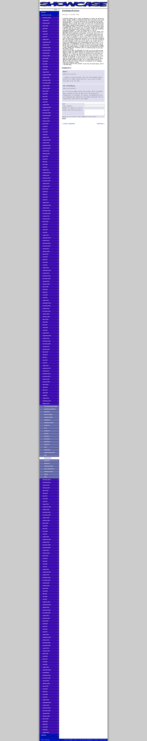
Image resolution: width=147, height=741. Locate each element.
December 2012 (44, 214)
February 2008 (44, 56)
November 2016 (44, 342)
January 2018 (44, 380)
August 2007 (44, 40)
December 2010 (44, 149)
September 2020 (45, 540)
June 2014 (43, 263)
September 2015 (45, 303)
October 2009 (44, 111)
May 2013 (43, 227)
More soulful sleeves (49, 468)
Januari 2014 (44, 249)
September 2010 (45, 140)
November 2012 (44, 211)
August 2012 (44, 203)
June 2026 (43, 727)
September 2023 (45, 638)
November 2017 (44, 374)
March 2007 (43, 26)
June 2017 (43, 361)
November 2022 (44, 611)
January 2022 (44, 583)
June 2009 (43, 100)
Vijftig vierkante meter (49, 452)
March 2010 (43, 124)
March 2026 (43, 719)
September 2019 (45, 507)
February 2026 (44, 717)
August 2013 (44, 236)
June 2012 (43, 198)
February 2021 (44, 553)
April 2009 (43, 94)
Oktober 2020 (44, 543)
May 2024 (43, 659)
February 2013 (44, 219)
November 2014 (44, 276)
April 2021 (43, 559)
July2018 (43, 396)
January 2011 (44, 151)
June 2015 (43, 295)
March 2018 (43, 385)
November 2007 (44, 48)
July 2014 (43, 265)
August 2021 (44, 570)
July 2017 (43, 363)
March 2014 (43, 255)
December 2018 (44, 483)
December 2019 (44, 515)
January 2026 (44, 714)
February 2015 (44, 284)
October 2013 (44, 241)
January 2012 (44, 184)
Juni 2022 (43, 597)
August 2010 (44, 138)
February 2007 (44, 24)
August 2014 (44, 268)
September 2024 (45, 670)
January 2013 (44, 217)
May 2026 (43, 725)
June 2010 (43, 132)
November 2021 (44, 578)
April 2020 (43, 526)
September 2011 (45, 173)
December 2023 (44, 646)
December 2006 (44, 18)
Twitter (96, 739)
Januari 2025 (44, 681)
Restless (46, 433)
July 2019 (43, 502)
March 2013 (43, 222)
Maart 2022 (43, 589)
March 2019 (43, 491)
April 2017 (43, 355)
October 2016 (44, 339)
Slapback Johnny (48, 417)
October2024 (44, 673)
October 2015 (44, 309)
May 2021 (43, 562)
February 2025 (44, 684)
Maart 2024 (43, 654)
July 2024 (43, 665)
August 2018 (44, 399)
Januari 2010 (44, 119)
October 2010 (44, 143)
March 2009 (43, 92)
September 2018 (45, 401)
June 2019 (43, 499)
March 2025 (43, 687)
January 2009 (44, 86)
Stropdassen (47, 420)
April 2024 (43, 657)
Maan (45, 477)
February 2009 (44, 89)
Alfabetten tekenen (48, 422)
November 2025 (44, 708)
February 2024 (44, 651)
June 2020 (43, 532)
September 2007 (45, 43)
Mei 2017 (43, 358)
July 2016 (43, 331)
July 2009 (43, 102)
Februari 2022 (44, 586)
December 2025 (44, 711)
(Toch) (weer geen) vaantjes (51, 406)
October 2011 (44, 176)
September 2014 (45, 271)
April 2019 (43, 494)
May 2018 (43, 390)
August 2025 (44, 700)
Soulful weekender (48, 466)
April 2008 (43, 62)
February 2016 (44, 317)
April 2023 (43, 624)
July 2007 (43, 37)
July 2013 (43, 233)
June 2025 (43, 695)
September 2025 (45, 703)
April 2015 (43, 290)
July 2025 (43, 698)
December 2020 (44, 548)
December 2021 (44, 581)
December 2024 (44, 678)
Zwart (45, 447)
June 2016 (43, 328)
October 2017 (44, 371)
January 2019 (44, 486)
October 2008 (44, 78)
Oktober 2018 (44, 404)
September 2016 (45, 336)
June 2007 (43, 34)
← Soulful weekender (68, 123)
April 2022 (43, 592)
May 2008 (43, 64)
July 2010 (43, 135)
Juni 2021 (43, 564)
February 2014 (44, 252)
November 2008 (44, 81)
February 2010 (44, 121)
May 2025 (43, 692)
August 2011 (44, 170)
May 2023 (43, 627)
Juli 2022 (43, 600)
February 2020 (44, 521)
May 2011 (43, 162)
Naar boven (103, 739)
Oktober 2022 (44, 608)
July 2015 (43, 298)
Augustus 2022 (44, 602)
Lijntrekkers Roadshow (49, 409)
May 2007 (43, 32)
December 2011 (44, 181)
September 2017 (45, 369)
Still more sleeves (48, 471)
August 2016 (44, 333)
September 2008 (45, 75)
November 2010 (44, 146)
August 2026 (44, 733)
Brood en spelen (48, 414)
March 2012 (43, 189)
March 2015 (43, 287)
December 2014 (44, 279)
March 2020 (43, 524)
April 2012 (43, 192)
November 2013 (44, 244)
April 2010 (43, 127)
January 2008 (44, 53)
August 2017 (44, 366)
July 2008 (43, 70)
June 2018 (43, 393)
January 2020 (44, 518)
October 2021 (44, 575)
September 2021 (45, 573)
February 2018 (44, 382)
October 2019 (44, 510)
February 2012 (44, 187)
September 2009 (45, 108)
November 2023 (44, 643)
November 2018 (44, 480)
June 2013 (43, 230)
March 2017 (43, 352)
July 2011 (43, 168)
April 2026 (43, 722)
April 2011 (43, 159)
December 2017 (44, 377)
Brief (45, 455)
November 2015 (44, 306)
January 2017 (44, 347)
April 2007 (43, 29)
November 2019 (44, 513)
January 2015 (44, 282)
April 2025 (43, 689)
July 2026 (43, 730)
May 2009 (43, 97)
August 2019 (44, 505)
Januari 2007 (44, 21)
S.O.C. (45, 428)
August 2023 (44, 635)
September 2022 (45, 605)
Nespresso (47, 411)
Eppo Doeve (47, 441)
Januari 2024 (44, 649)
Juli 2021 (43, 567)
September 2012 (45, 206)
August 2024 (44, 668)
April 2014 (43, 257)
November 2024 (44, 676)
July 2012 (43, 200)
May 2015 (43, 293)
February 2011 (44, 154)
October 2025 (44, 706)
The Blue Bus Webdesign (85, 739)
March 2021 (43, 556)
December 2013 (44, 246)
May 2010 (43, 130)
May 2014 (43, 260)
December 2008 (44, 83)
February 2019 (44, 488)
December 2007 (44, 51)
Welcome (42, 13)
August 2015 (44, 301)
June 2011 (43, 165)
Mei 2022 (43, 594)
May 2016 (43, 325)
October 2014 (44, 274)
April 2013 (43, 225)
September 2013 (45, 238)
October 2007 (44, 45)
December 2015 (44, 312)
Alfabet (46, 474)
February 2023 (44, 619)
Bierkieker (46, 436)
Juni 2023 (43, 630)
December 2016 (44, 344)
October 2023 (44, 640)
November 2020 (44, 545)
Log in (76, 739)
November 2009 (44, 113)
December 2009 (44, 116)
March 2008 (43, 59)
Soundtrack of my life (45, 15)
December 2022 (44, 613)
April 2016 (43, 323)
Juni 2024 (43, 662)
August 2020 (44, 537)
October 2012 (44, 208)
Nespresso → (101, 123)
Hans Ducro (47, 439)
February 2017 (44, 350)
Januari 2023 (44, 616)
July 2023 (43, 632)
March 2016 (43, 320)
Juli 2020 (43, 534)
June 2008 (43, 67)
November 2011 (44, 178)
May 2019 (43, 496)
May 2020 (43, 529)
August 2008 (44, 73)
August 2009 (44, 105)
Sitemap (70, 739)
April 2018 (43, 388)
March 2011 (43, 157)
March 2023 (43, 621)
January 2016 (44, 314)
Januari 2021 (44, 551)
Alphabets (42, 736)
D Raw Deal (47, 449)
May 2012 (43, 195)
